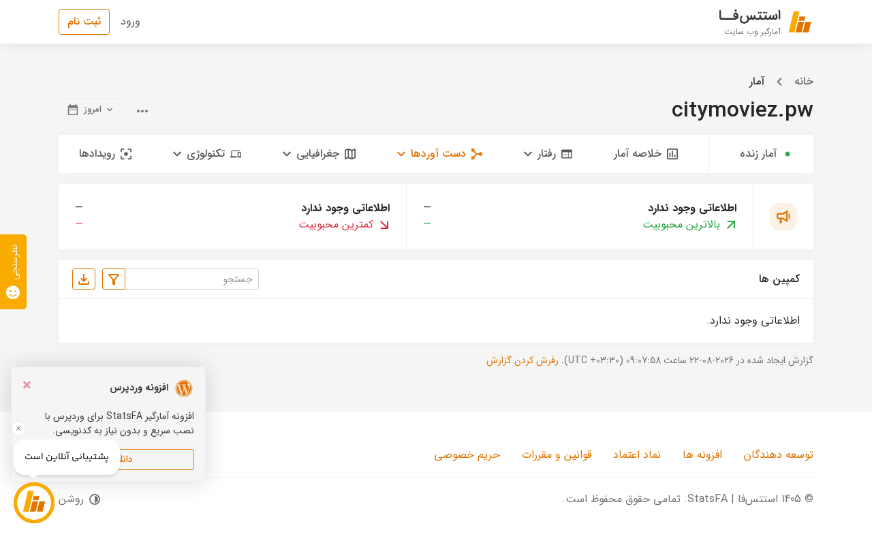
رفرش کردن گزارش (522, 360)
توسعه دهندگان (778, 454)
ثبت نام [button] (84, 21)
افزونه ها (702, 454)
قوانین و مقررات (556, 454)
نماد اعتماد (637, 454)
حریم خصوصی (467, 454)
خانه (803, 82)
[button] (548, 154)
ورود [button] (130, 21)
